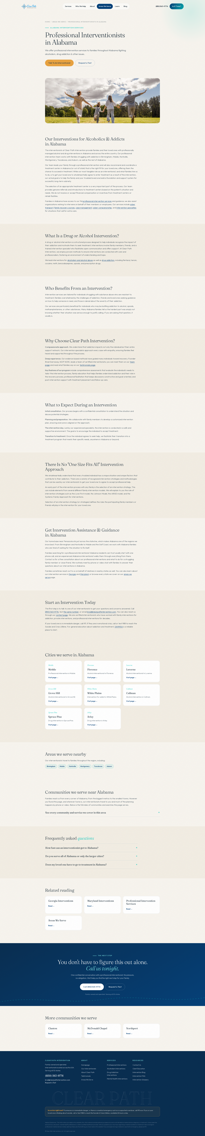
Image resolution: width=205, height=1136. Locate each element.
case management (84, 207)
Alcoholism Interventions (116, 1069)
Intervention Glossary (141, 1080)
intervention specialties (126, 207)
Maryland (84, 574)
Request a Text (50, 1083)
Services (68, 6)
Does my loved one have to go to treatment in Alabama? (76, 864)
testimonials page (87, 365)
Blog (125, 6)
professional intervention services (97, 201)
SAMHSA (119, 626)
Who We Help (80, 6)
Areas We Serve (105, 6)
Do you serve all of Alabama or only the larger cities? (74, 856)
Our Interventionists (88, 1069)
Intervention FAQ (139, 1076)
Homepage (85, 1065)
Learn (117, 6)
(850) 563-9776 (162, 6)
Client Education (139, 1069)
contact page (62, 615)
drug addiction (108, 260)
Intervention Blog (139, 1072)
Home (47, 22)
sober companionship (102, 207)
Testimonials (86, 1076)
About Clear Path (87, 1072)
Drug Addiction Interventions (112, 1073)
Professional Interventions (116, 1065)
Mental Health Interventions (117, 1079)
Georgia (72, 574)
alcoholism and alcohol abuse (80, 260)
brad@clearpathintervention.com (101, 612)
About (92, 6)
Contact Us (137, 1065)
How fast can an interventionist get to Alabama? (71, 847)
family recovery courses (64, 207)
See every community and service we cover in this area (75, 812)
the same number (71, 612)
